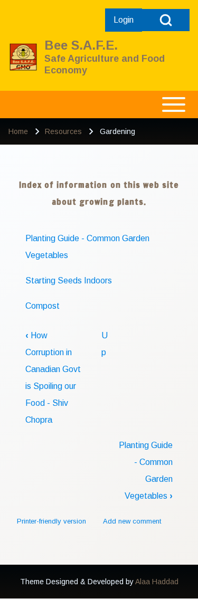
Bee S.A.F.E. (81, 45)
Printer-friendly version (51, 521)
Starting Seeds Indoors (68, 280)
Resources (63, 131)
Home (18, 131)
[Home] (23, 57)
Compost (42, 305)
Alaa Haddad (156, 581)
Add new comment (132, 521)
